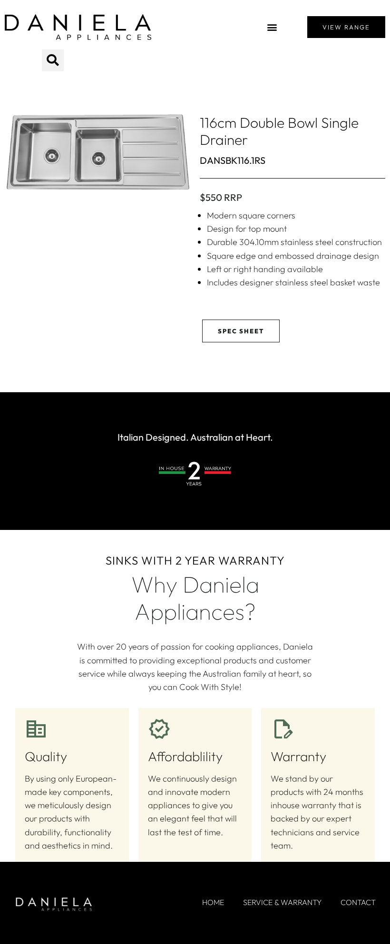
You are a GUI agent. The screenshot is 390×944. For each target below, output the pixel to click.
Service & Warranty (282, 902)
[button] (272, 27)
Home (213, 902)
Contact (358, 902)
